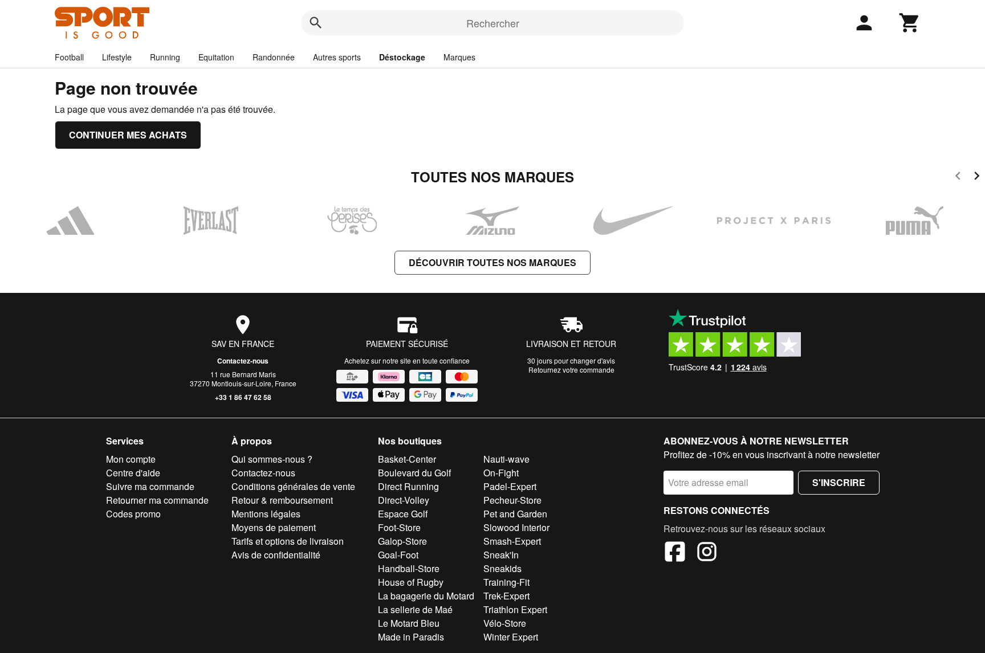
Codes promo (133, 513)
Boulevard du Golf (414, 472)
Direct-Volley (403, 500)
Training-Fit (506, 582)
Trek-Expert (506, 595)
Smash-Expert (512, 541)
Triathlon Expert (515, 609)
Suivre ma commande (150, 486)
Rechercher (492, 22)
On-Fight (501, 472)
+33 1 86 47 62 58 (243, 397)
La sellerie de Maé (415, 609)
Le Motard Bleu (408, 623)
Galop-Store (402, 541)
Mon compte (131, 459)
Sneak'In (501, 554)
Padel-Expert (509, 486)
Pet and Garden (515, 513)
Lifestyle (117, 57)
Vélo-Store (504, 623)
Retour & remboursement (282, 500)
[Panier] (909, 22)
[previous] (958, 177)
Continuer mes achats (128, 134)
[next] (976, 177)
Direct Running (408, 486)
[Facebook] (675, 553)
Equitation (216, 57)
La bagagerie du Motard (426, 595)
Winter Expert (510, 636)
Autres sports (337, 57)
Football (69, 57)
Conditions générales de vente (293, 486)
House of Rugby (410, 582)
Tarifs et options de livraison (287, 541)
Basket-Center (407, 459)
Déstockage (402, 57)
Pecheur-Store (512, 500)
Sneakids (502, 568)
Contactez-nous (242, 360)
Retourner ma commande (157, 500)
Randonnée (274, 57)
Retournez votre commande (571, 369)
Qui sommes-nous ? (271, 459)
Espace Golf (403, 513)
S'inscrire (838, 482)
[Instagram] (706, 553)
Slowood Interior (516, 527)
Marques (459, 57)
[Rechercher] (316, 22)
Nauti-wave (506, 459)
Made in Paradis (411, 636)
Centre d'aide (133, 472)
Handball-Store (408, 568)
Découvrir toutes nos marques (492, 262)
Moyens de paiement (273, 527)
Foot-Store (399, 527)
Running (165, 57)
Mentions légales (265, 513)
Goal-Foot (398, 554)
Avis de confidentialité (275, 554)
